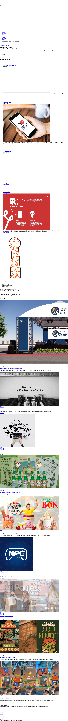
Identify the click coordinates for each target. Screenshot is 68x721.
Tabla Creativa (6, 192)
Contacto (3, 34)
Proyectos (3, 32)
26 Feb (1, 406)
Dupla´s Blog (4, 33)
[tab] (35, 284)
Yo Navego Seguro (7, 102)
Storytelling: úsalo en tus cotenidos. (4, 409)
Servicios (3, 31)
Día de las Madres (7, 151)
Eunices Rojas (2, 366)
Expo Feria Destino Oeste (9, 65)
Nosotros (3, 35)
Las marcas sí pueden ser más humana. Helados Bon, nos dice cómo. (9, 533)
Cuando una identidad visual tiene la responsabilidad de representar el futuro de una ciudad (12, 368)
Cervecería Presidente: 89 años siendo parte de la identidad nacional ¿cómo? (10, 492)
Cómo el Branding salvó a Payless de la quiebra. (6, 616)
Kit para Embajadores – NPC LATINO (5, 698)
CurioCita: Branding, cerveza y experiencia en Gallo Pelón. (8, 657)
